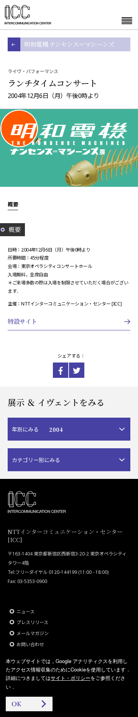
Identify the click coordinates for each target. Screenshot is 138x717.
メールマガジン (32, 633)
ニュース (25, 611)
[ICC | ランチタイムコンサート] (60, 370)
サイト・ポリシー (70, 677)
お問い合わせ (30, 644)
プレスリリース (32, 622)
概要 (13, 204)
